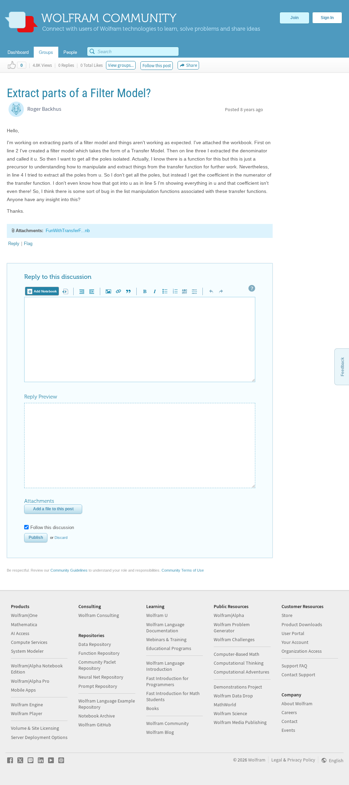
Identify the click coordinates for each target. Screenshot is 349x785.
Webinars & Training (166, 639)
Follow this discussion (52, 527)
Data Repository (94, 644)
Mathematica (24, 624)
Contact (290, 721)
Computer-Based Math (236, 654)
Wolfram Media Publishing (240, 722)
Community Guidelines (69, 570)
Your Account (295, 642)
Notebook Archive (96, 716)
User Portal (293, 633)
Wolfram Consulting (98, 615)
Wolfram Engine (27, 704)
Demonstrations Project (238, 687)
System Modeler (27, 651)
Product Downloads (302, 624)
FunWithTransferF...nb (68, 230)
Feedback (342, 366)
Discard (61, 537)
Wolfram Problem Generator (232, 627)
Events (288, 730)
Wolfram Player (26, 713)
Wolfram (256, 760)
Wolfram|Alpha (229, 615)
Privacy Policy (301, 760)
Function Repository (99, 653)
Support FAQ (294, 666)
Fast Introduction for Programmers (167, 681)
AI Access (20, 633)
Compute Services (29, 642)
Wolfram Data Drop (233, 696)
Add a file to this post (53, 509)
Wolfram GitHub (94, 725)
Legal (276, 760)
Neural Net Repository (100, 677)
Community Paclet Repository (97, 665)
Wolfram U (157, 615)
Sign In (327, 17)
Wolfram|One (24, 615)
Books (152, 708)
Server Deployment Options (39, 737)
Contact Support (298, 674)
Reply (13, 243)
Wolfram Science (230, 713)
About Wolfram (297, 703)
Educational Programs (168, 648)
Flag (28, 243)
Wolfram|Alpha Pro (30, 681)
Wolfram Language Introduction (165, 666)
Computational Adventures (241, 672)
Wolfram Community (167, 723)
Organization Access (302, 651)
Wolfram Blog (160, 732)
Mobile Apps (23, 690)
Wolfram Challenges (234, 639)
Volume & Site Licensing (35, 728)
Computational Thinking (238, 663)
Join (294, 17)
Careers (289, 712)
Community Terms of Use (183, 570)
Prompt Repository (97, 686)
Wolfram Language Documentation (165, 627)
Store (287, 615)
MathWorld (225, 704)
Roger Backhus (44, 108)
